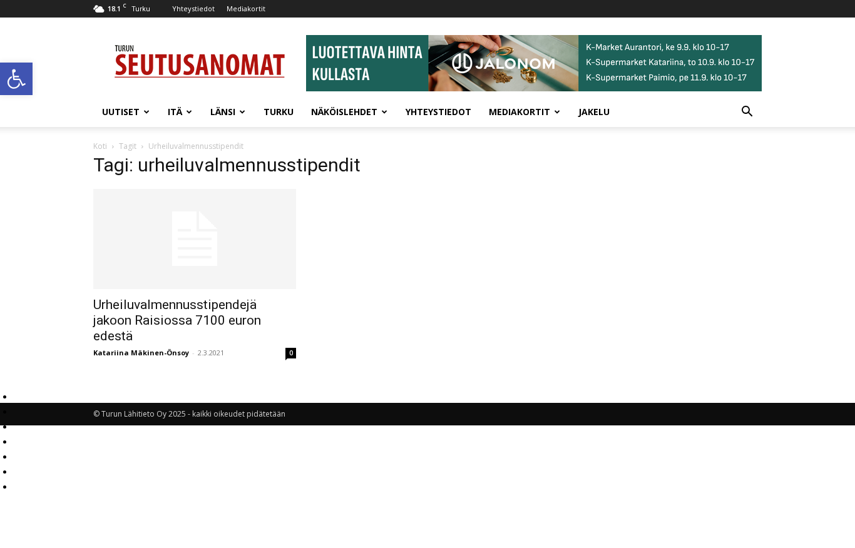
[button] (16, 79)
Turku (279, 112)
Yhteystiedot (193, 8)
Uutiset (121, 112)
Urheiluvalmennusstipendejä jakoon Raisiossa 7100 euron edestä (177, 320)
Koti (100, 146)
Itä (175, 112)
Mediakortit (246, 8)
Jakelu (594, 112)
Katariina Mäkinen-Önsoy (141, 352)
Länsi (222, 112)
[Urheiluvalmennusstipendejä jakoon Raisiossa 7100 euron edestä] (194, 239)
